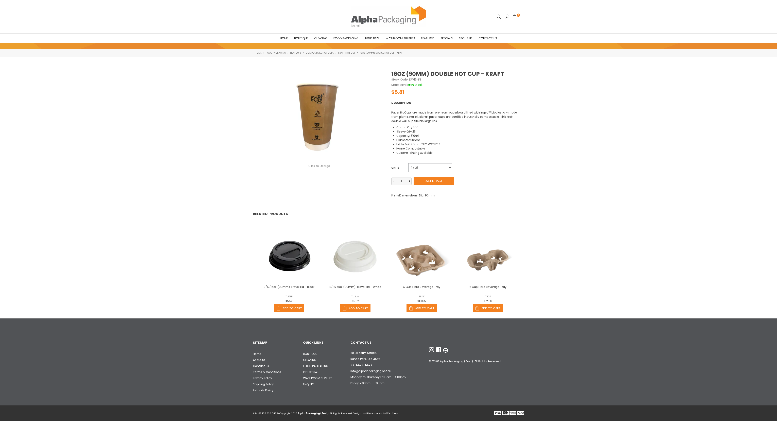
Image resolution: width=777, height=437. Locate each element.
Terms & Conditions (267, 372)
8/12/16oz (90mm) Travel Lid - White (355, 287)
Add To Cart (292, 308)
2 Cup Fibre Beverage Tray (487, 287)
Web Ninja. (392, 413)
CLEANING (320, 38)
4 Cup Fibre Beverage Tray (421, 287)
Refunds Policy (263, 390)
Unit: (395, 168)
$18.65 (421, 301)
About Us (465, 38)
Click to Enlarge (319, 166)
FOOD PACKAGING (346, 38)
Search (499, 17)
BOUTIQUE (301, 38)
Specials (447, 38)
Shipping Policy (263, 384)
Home (284, 38)
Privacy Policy (262, 378)
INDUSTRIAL (372, 38)
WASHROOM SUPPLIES (400, 38)
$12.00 (488, 301)
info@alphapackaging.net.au (370, 371)
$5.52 (289, 301)
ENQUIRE (308, 384)
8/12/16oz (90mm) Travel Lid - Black (289, 287)
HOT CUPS (295, 52)
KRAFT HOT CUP (346, 52)
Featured (427, 38)
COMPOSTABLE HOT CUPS (320, 52)
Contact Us (488, 38)
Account (507, 17)
